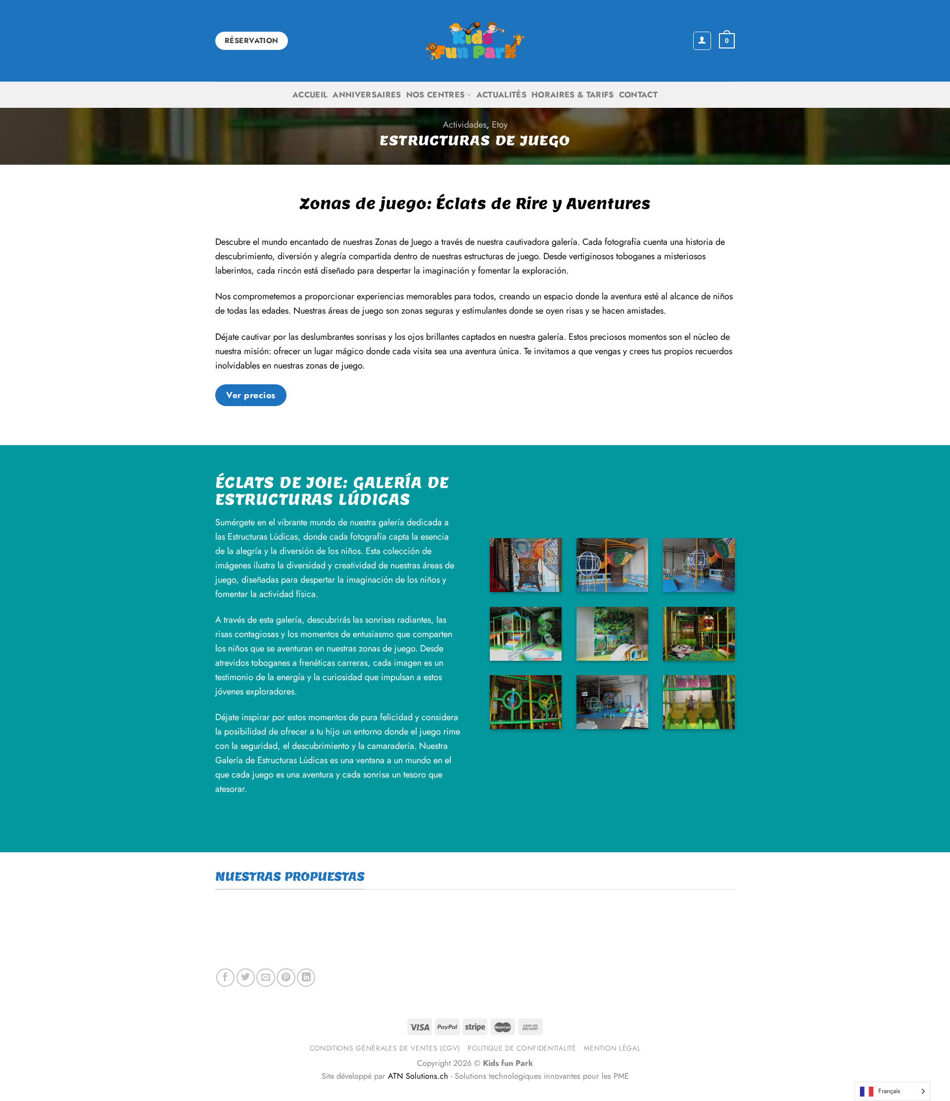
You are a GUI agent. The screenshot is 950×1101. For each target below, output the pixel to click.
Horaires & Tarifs (572, 94)
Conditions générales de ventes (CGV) (385, 1048)
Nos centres (435, 94)
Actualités (501, 94)
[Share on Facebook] (225, 977)
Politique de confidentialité (522, 1048)
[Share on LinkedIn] (306, 977)
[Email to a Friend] (265, 977)
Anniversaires (366, 94)
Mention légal (612, 1048)
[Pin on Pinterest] (286, 977)
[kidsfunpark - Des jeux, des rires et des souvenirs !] (475, 41)
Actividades (464, 124)
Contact (638, 94)
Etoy (500, 124)
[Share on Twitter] (246, 977)
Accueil (310, 94)
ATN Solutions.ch (418, 1076)
